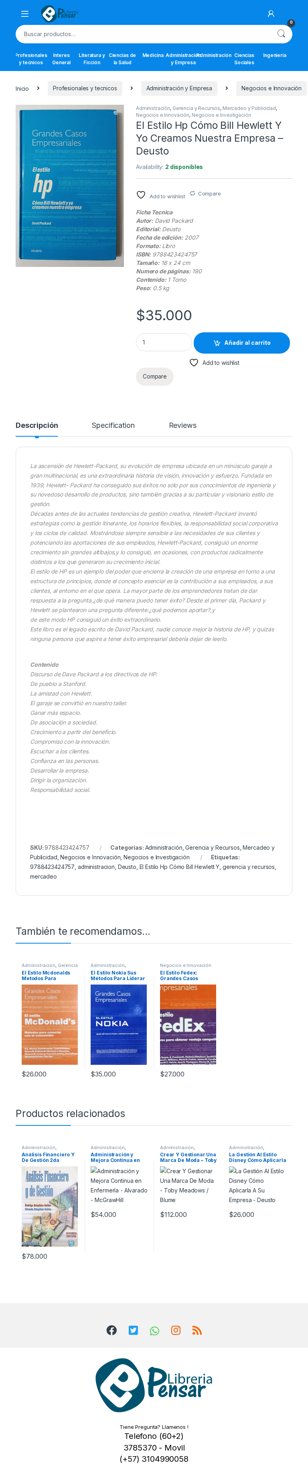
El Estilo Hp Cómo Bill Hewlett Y (180, 866)
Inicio (22, 88)
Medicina (153, 55)
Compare (209, 193)
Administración (214, 55)
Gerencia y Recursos (196, 108)
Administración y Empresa (183, 58)
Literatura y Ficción (92, 58)
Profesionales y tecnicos (31, 58)
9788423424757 (52, 866)
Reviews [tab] (183, 425)
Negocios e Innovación (271, 88)
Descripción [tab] (37, 425)
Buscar (281, 34)
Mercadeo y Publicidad (249, 108)
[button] (116, 113)
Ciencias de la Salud (122, 58)
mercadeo (43, 876)
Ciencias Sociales (244, 58)
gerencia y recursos (249, 866)
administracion (96, 866)
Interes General (61, 58)
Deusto (127, 866)
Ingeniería (274, 55)
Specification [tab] (113, 425)
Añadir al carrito (247, 342)
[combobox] (143, 34)
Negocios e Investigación (221, 115)
